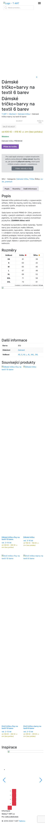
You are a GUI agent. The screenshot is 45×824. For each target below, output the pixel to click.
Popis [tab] (7, 189)
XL (29, 354)
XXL (32, 354)
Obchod (12, 114)
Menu (39, 3)
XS (19, 354)
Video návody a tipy (23, 168)
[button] (20, 77)
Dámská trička (24, 114)
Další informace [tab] (30, 189)
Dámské (21, 350)
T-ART (4, 114)
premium (8, 182)
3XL (36, 354)
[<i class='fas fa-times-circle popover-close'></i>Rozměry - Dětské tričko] (25, 533)
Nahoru (22, 821)
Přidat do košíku (10, 146)
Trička (31, 179)
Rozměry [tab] (16, 189)
